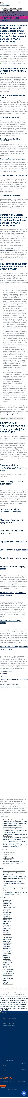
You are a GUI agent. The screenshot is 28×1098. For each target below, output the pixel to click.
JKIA (23, 1004)
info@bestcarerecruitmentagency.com (13, 1021)
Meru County (6, 944)
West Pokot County (8, 984)
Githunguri (11, 998)
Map (4, 1049)
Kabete (18, 1006)
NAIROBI (5, 1010)
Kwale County (6, 932)
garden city (2, 998)
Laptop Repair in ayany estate (13, 541)
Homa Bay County (7, 912)
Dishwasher (2, 992)
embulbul (9, 994)
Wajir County (6, 982)
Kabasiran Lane (13, 1006)
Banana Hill (5, 988)
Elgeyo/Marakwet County (9, 907)
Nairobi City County (8, 952)
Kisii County (6, 927)
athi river (18, 987)
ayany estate (22, 987)
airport (8, 987)
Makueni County (7, 939)
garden (24, 996)
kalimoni (19, 1008)
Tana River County (7, 971)
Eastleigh (17, 992)
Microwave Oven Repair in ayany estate (12, 521)
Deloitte (14, 990)
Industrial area (17, 1002)
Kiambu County (7, 921)
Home (11, 16)
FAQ (4, 1033)
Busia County (6, 905)
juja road (5, 1006)
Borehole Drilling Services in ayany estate (13, 593)
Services (5, 1034)
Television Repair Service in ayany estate (12, 482)
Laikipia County (7, 934)
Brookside (21, 988)
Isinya (22, 1002)
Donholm (6, 992)
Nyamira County (7, 960)
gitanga (8, 998)
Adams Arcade (3, 987)
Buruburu (25, 988)
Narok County (6, 959)
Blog (4, 1045)
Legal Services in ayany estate (14, 550)
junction (8, 1006)
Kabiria (20, 1006)
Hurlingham (7, 1002)
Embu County (6, 909)
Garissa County (7, 911)
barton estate (9, 988)
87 (0, 987)
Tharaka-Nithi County (8, 973)
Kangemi (22, 1008)
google (22, 998)
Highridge (24, 1000)
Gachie (14, 996)
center (1, 990)
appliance (15, 987)
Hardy (21, 1000)
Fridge (9, 996)
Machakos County (7, 937)
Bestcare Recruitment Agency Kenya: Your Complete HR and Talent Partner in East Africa (14, 872)
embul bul (5, 994)
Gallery (5, 1042)
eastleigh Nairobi (22, 992)
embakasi (2, 994)
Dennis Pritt (18, 990)
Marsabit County (7, 943)
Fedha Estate (20, 994)
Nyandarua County (7, 962)
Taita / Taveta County (8, 969)
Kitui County (6, 930)
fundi (11, 996)
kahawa (23, 1006)
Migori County (6, 946)
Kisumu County (7, 928)
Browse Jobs (6, 4)
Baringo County (7, 900)
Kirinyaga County (7, 925)
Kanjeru (25, 1008)
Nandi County (6, 957)
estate (17, 994)
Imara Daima (12, 1002)
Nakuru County (6, 955)
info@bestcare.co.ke (8, 858)
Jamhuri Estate (12, 1004)
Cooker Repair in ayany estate (13, 558)
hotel (4, 1002)
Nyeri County (6, 964)
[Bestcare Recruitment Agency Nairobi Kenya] (14, 10)
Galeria (17, 996)
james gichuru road (6, 1004)
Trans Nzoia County (8, 975)
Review (5, 1050)
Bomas (13, 988)
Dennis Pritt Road (24, 990)
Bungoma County (7, 903)
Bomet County (6, 902)
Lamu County (6, 935)
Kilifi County (6, 923)
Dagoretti (11, 990)
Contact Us (6, 1040)
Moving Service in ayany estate (11, 621)
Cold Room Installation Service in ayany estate (10, 510)
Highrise (1, 1002)
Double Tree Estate (11, 992)
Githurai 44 (19, 998)
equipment (13, 994)
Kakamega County (7, 918)
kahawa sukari (2, 1008)
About (4, 1038)
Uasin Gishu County (8, 978)
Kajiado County (7, 916)
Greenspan (26, 998)
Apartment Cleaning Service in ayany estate (14, 647)
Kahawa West (14, 1008)
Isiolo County (6, 914)
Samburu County (7, 966)
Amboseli (11, 987)
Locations (5, 1047)
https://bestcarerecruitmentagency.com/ (13, 861)
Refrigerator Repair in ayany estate (12, 567)
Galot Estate (21, 996)
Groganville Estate (3, 1000)
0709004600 (6, 5)
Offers (4, 1036)
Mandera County (7, 941)
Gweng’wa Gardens (10, 1000)
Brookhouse (17, 988)
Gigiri (5, 998)
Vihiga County (6, 980)
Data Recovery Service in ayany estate (11, 532)
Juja (3, 1006)
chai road (4, 990)
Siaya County (6, 968)
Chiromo (7, 990)
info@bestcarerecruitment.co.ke (8, 250)
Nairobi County (7, 953)
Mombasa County (7, 948)
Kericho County (7, 919)
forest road (6, 996)
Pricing (5, 1043)
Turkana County (7, 977)
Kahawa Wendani (9, 1008)
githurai (15, 998)
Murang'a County (7, 950)
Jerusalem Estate (19, 1004)
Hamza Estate (16, 1000)
